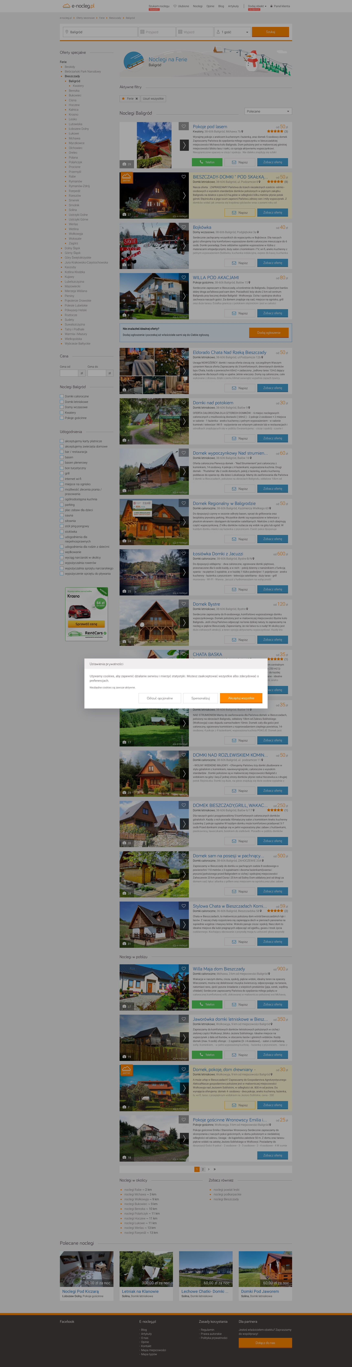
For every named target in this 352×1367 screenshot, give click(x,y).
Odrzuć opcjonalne (160, 698)
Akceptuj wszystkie (241, 698)
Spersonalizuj (200, 698)
